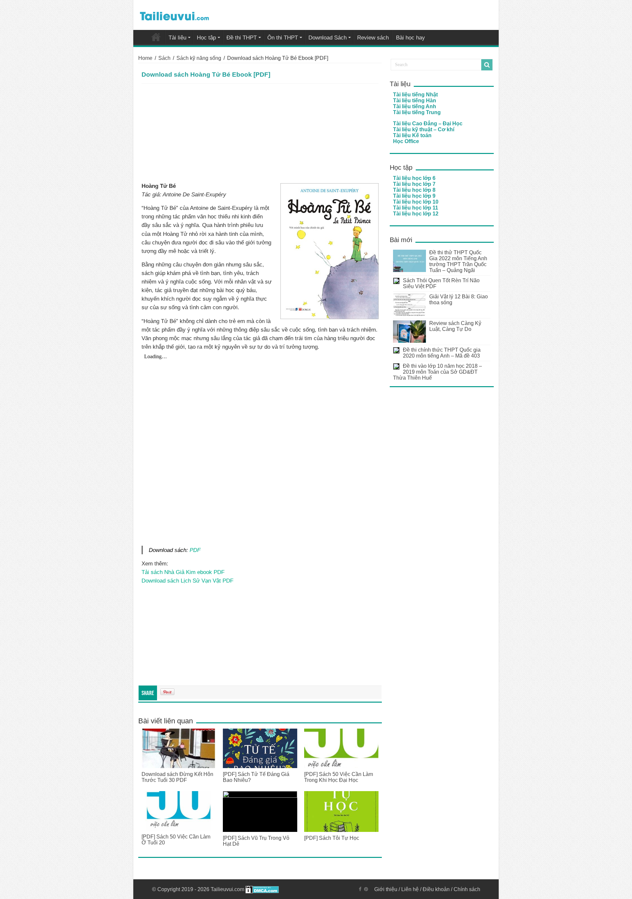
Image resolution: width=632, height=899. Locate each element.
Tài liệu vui (156, 37)
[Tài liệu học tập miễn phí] (174, 15)
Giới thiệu (385, 889)
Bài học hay (410, 38)
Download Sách (327, 38)
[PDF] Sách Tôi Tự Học (331, 838)
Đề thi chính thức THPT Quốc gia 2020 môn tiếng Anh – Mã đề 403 (442, 353)
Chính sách (467, 889)
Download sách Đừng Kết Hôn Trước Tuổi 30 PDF (177, 777)
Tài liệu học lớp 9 (414, 196)
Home (145, 58)
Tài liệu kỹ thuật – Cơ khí (423, 129)
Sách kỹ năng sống (198, 58)
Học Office (406, 141)
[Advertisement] (260, 133)
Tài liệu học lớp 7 (414, 184)
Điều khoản (436, 889)
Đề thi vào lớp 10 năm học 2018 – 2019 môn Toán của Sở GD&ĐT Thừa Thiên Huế (437, 372)
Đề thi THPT (241, 38)
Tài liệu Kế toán (412, 135)
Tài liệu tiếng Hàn (414, 100)
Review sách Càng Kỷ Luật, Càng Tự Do (455, 326)
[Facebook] (360, 889)
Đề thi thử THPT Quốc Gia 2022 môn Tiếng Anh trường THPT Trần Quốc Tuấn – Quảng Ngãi (458, 261)
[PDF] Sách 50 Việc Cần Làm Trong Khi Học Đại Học (338, 777)
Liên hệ (410, 889)
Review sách (373, 38)
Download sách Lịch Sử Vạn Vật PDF (187, 580)
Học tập (206, 38)
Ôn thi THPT (282, 38)
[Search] (486, 64)
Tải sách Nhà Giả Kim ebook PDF (183, 572)
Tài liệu (177, 38)
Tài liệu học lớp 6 (414, 178)
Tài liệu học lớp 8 (414, 190)
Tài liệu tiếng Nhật (415, 94)
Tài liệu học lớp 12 (415, 213)
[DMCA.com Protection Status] (262, 889)
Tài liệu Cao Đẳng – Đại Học (427, 123)
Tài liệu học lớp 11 (415, 208)
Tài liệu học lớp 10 (415, 202)
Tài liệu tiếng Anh (414, 106)
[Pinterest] (366, 889)
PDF (195, 550)
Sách (164, 58)
